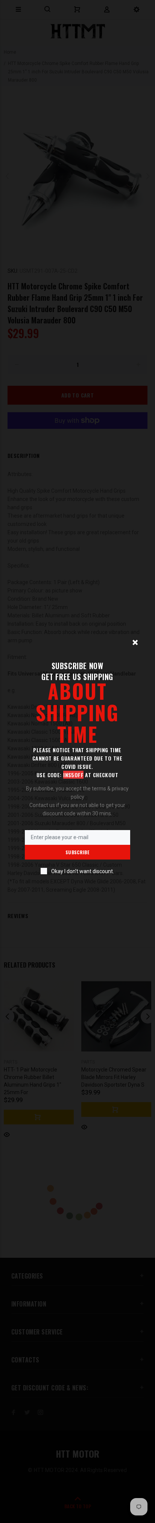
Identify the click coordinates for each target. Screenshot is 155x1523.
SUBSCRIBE (77, 852)
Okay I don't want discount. (82, 871)
